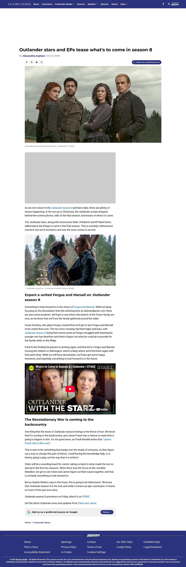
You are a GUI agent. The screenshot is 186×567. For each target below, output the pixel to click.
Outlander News (42, 522)
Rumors (81, 4)
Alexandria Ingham (34, 55)
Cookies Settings (96, 552)
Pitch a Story (31, 547)
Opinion (105, 4)
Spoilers (92, 4)
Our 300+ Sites (125, 541)
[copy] (42, 62)
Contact (91, 541)
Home (28, 522)
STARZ (86, 496)
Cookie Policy (124, 547)
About (114, 4)
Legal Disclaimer (153, 547)
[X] (169, 4)
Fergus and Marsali (83, 306)
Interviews (47, 4)
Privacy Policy (68, 547)
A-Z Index (66, 552)
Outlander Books (63, 4)
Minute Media (21, 559)
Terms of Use (94, 547)
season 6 (35, 332)
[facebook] (163, 4)
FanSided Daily (152, 541)
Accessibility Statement (37, 552)
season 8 (62, 207)
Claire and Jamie (87, 503)
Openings (66, 541)
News (36, 4)
